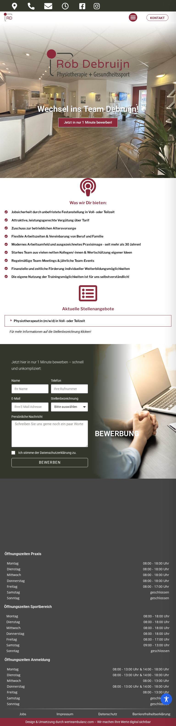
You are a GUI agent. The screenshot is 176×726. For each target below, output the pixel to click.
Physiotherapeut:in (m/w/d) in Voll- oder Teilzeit (49, 321)
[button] (133, 17)
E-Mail (15, 398)
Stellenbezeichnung (64, 398)
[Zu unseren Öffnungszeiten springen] (65, 6)
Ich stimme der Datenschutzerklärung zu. (47, 453)
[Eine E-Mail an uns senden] (48, 6)
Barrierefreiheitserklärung (151, 714)
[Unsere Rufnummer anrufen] (31, 6)
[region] (166, 699)
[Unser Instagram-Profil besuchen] (96, 6)
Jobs (22, 714)
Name (15, 380)
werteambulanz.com (79, 722)
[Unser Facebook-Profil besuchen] (82, 6)
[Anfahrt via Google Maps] (14, 6)
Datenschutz (107, 714)
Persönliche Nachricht (27, 416)
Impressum (65, 714)
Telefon (56, 380)
